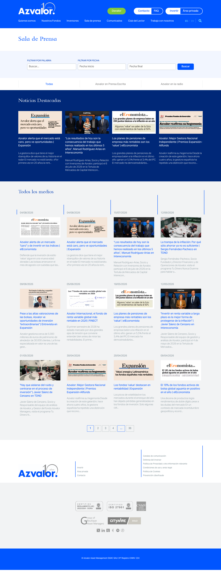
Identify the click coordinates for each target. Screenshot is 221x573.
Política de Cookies (151, 471)
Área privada (82, 471)
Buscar (186, 66)
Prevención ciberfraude (153, 475)
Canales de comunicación (154, 456)
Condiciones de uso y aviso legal (157, 467)
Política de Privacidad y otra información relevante (165, 463)
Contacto (81, 475)
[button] (200, 20)
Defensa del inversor (152, 460)
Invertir (80, 467)
